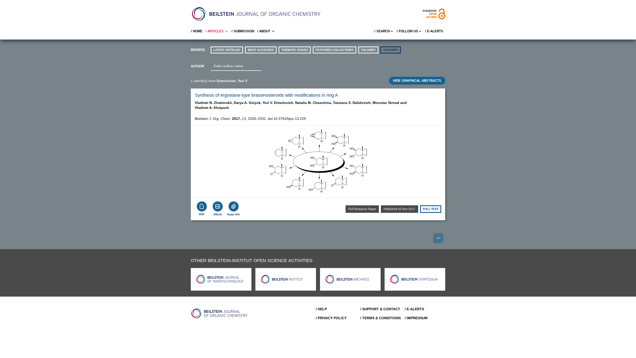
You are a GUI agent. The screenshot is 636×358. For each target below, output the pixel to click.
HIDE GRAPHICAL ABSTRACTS (417, 81)
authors (390, 50)
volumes (368, 50)
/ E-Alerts (434, 31)
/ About (263, 31)
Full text (430, 209)
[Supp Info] (233, 206)
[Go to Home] (219, 313)
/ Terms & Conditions (380, 318)
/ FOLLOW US (407, 31)
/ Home (196, 31)
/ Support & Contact (380, 309)
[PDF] (202, 206)
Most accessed (261, 50)
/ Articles (214, 31)
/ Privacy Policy (331, 318)
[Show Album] (218, 206)
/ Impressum (416, 318)
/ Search (382, 31)
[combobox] (236, 66)
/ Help (321, 309)
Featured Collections (335, 50)
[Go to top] (438, 238)
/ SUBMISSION (243, 31)
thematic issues (294, 50)
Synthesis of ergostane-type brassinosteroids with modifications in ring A (266, 95)
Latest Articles (226, 50)
